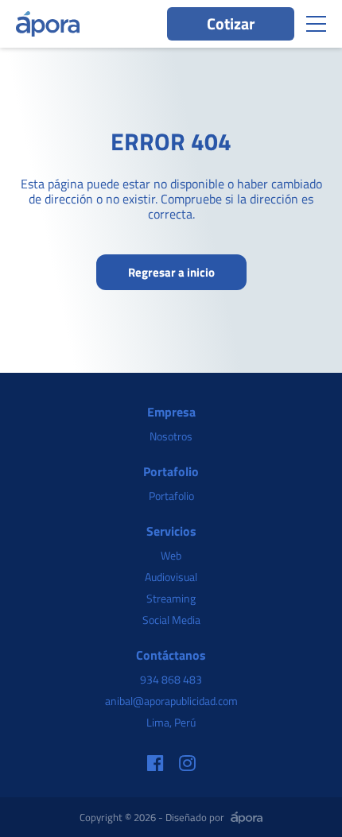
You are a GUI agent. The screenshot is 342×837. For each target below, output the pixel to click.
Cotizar (231, 23)
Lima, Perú (171, 722)
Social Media (171, 619)
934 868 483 (171, 679)
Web (171, 555)
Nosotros (171, 436)
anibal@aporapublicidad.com (171, 700)
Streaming (171, 598)
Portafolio (171, 495)
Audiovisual (171, 576)
